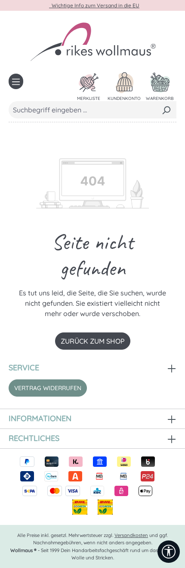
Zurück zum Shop (93, 341)
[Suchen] (166, 109)
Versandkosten (131, 535)
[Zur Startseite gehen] (92, 41)
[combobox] (83, 109)
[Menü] (16, 81)
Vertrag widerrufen (47, 388)
